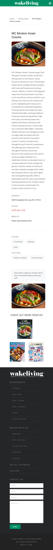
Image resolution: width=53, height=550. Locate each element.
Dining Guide (23, 19)
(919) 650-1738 (18, 210)
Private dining (37, 258)
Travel (15, 413)
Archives (16, 458)
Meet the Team (18, 440)
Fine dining (18, 242)
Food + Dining (18, 400)
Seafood (31, 242)
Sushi (16, 247)
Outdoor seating (20, 258)
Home (12, 19)
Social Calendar (20, 465)
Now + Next (17, 394)
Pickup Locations (19, 446)
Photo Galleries (19, 419)
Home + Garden (18, 406)
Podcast (15, 471)
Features (16, 388)
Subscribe (16, 434)
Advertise (16, 452)
